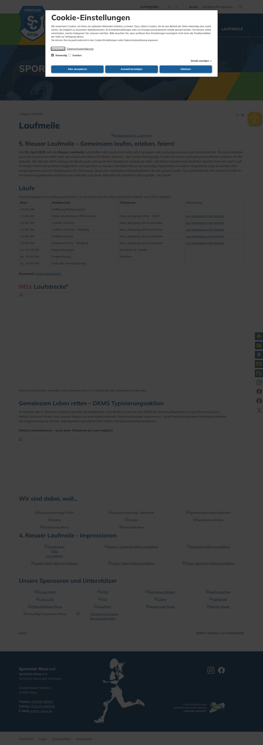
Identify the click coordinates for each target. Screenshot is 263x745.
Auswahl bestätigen (131, 69)
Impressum (58, 48)
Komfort (77, 55)
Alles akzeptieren (77, 69)
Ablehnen (185, 69)
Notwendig (61, 55)
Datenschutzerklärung (80, 48)
